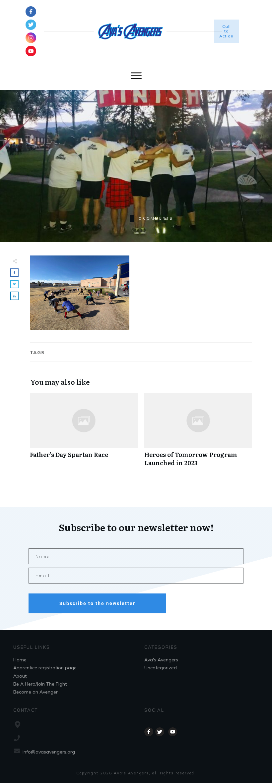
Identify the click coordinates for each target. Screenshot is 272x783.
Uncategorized (160, 668)
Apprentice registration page (45, 668)
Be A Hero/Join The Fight (40, 684)
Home (20, 660)
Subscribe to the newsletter (97, 603)
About (20, 676)
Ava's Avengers (161, 660)
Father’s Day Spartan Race (84, 433)
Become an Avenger (35, 692)
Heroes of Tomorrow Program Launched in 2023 (198, 433)
